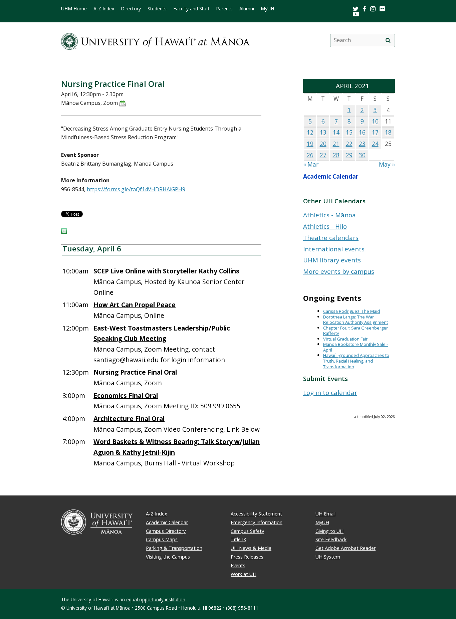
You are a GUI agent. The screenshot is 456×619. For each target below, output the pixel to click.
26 (310, 155)
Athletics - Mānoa (329, 215)
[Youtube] (356, 14)
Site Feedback (331, 539)
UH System (327, 557)
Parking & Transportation (174, 548)
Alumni (246, 8)
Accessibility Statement (256, 513)
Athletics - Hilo (325, 226)
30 (362, 155)
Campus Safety (247, 531)
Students (157, 8)
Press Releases (247, 557)
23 (362, 144)
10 (375, 121)
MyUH (267, 8)
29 (349, 155)
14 (336, 132)
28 (336, 155)
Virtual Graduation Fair (345, 339)
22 (349, 144)
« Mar (310, 164)
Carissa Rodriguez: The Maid (351, 311)
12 (310, 132)
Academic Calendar (331, 176)
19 (310, 144)
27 (323, 155)
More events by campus (338, 271)
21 (336, 144)
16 (362, 132)
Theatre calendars (331, 237)
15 (349, 132)
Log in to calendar (330, 392)
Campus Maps (162, 539)
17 (375, 132)
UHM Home (74, 8)
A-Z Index (103, 8)
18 (388, 132)
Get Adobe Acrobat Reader (345, 548)
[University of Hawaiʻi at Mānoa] (155, 40)
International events (334, 249)
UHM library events (332, 260)
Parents (224, 8)
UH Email (325, 513)
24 (375, 144)
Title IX (238, 539)
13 (323, 132)
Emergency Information (256, 522)
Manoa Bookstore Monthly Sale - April (355, 347)
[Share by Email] (64, 232)
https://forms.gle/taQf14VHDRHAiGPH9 (136, 189)
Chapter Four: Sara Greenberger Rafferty (355, 331)
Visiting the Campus (168, 557)
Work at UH (243, 574)
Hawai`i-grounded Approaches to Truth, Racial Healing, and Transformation (356, 360)
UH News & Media (251, 548)
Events (238, 565)
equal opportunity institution (155, 599)
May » (387, 164)
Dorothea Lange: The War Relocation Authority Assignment (355, 320)
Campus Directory (166, 531)
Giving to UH (329, 531)
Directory (131, 8)
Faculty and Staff (191, 8)
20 (323, 144)
